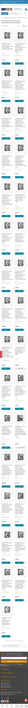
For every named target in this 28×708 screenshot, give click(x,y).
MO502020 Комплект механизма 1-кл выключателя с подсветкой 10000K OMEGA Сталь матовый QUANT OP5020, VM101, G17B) (20, 122)
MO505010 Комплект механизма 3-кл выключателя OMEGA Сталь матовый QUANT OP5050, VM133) (20, 351)
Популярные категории (8, 676)
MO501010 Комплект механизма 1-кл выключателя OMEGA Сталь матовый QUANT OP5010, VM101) (7, 46)
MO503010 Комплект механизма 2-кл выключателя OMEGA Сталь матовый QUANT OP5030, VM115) (20, 198)
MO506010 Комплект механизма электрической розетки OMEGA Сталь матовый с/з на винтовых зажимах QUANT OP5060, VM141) (20, 391)
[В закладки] (12, 30)
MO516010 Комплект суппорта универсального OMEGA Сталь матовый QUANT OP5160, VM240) (7, 621)
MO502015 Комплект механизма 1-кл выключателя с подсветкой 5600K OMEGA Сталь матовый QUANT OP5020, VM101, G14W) (7, 122)
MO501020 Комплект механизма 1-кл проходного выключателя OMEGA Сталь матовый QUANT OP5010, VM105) (20, 47)
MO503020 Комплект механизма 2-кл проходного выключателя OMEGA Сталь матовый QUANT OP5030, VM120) (7, 237)
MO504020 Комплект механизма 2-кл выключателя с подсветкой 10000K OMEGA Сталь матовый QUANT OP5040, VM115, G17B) (20, 275)
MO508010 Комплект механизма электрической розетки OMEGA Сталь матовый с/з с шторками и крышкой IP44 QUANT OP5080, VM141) (20, 431)
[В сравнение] (12, 33)
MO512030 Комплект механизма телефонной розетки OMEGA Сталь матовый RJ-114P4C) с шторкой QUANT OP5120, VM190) (7, 547)
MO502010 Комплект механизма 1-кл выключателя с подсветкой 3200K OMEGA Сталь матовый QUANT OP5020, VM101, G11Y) (20, 85)
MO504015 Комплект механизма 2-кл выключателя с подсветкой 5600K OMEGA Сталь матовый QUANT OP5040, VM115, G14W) (7, 275)
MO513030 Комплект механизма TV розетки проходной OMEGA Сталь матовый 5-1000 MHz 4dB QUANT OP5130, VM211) (7, 584)
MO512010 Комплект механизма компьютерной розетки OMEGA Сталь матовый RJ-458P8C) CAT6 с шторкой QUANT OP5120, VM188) (20, 508)
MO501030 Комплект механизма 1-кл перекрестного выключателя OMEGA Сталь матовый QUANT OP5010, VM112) (7, 84)
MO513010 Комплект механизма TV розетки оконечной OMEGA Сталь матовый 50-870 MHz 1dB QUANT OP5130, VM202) (20, 547)
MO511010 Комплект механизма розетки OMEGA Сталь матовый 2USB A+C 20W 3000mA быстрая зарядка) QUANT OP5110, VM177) (7, 508)
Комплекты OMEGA (22, 17)
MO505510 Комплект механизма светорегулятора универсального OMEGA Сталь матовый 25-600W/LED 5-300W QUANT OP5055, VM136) (7, 392)
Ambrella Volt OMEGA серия (10, 17)
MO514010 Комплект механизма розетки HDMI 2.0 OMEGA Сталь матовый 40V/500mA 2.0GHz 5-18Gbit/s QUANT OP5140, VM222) (20, 584)
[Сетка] (23, 26)
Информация (5, 669)
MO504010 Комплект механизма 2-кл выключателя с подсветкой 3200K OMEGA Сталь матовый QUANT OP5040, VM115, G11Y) (20, 237)
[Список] (25, 26)
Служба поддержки (7, 673)
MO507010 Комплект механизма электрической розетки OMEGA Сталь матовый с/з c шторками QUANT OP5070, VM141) (7, 430)
